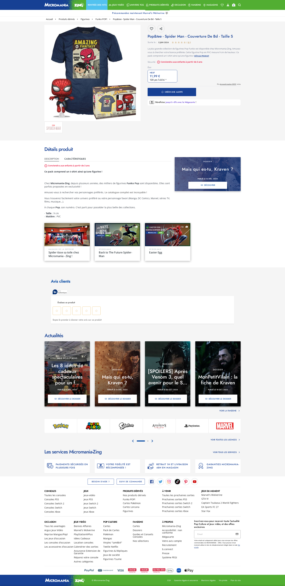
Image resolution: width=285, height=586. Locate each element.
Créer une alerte (174, 92)
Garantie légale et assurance (186, 580)
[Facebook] (151, 481)
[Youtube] (194, 481)
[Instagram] (168, 481)
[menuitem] (97, 5)
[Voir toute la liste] (222, 5)
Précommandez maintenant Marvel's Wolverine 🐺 (140, 13)
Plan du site (236, 580)
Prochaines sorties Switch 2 (177, 503)
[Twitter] (160, 481)
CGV (169, 580)
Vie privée (223, 580)
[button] (97, 5)
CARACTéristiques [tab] (75, 158)
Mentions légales (208, 580)
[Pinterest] (186, 481)
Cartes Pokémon (132, 503)
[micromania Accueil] (63, 5)
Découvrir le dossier (69, 398)
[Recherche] (239, 5)
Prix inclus (229, 84)
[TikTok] (177, 481)
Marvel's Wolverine (211, 494)
